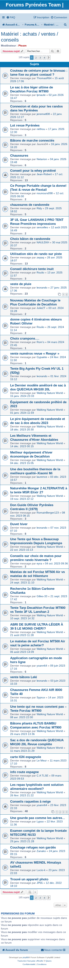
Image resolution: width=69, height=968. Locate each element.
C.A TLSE (42, 775)
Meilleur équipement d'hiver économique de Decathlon (31, 454)
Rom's (40, 342)
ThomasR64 (44, 78)
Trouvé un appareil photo (29, 879)
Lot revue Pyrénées (24, 125)
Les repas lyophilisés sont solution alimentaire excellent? (36, 787)
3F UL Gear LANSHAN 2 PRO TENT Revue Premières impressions (36, 222)
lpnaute (41, 94)
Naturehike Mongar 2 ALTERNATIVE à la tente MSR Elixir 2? (38, 490)
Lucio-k (41, 870)
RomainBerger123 (48, 512)
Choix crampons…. (24, 338)
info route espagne (24, 772)
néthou (41, 129)
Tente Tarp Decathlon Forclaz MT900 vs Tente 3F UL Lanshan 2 (37, 610)
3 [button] (40, 57)
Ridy (39, 208)
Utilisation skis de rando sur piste (36, 254)
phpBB (26, 957)
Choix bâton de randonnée (30, 239)
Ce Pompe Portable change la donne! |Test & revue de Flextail (38, 188)
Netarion (42, 159)
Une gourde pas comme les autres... (37, 818)
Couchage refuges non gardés (33, 847)
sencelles (42, 227)
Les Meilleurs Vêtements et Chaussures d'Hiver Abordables (34, 438)
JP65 (40, 882)
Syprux (41, 697)
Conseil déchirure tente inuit (32, 269)
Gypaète (42, 357)
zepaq (40, 257)
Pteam (22, 45)
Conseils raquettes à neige (30, 801)
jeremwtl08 (43, 113)
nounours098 (45, 193)
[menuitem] (10, 17)
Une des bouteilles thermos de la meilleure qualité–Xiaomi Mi (35, 471)
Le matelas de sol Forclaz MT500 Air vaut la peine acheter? (37, 643)
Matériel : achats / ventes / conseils (29, 37)
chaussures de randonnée (29, 205)
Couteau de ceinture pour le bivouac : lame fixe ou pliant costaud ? (38, 72)
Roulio (40, 272)
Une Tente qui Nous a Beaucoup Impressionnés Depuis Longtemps (36, 541)
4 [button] (44, 57)
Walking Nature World (50, 392)
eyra (39, 563)
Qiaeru (49, 961)
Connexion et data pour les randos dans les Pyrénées (36, 108)
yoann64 (42, 665)
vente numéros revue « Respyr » (34, 353)
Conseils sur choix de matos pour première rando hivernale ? (36, 558)
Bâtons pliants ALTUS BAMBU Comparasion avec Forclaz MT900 (35, 725)
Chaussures (19, 155)
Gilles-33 (42, 596)
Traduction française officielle (30, 961)
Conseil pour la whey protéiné (33, 170)
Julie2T (41, 307)
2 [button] (36, 57)
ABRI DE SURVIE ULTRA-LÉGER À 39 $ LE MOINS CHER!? (36, 626)
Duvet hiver (19, 524)
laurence (42, 476)
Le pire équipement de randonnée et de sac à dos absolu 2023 (37, 421)
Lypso (40, 821)
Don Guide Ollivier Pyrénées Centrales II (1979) (31, 507)
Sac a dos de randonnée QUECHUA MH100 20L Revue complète (36, 742)
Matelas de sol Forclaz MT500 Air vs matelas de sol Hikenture (37, 574)
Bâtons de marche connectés (32, 140)
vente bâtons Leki (23, 677)
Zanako (41, 851)
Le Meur (42, 760)
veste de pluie (20, 284)
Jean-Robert (44, 174)
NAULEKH (43, 242)
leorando (42, 287)
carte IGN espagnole (25, 757)
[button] (49, 57)
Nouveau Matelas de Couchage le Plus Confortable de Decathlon (35, 302)
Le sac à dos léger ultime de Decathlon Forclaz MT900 (31, 89)
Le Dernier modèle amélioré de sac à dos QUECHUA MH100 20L (38, 387)
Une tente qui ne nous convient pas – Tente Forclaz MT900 (38, 708)
